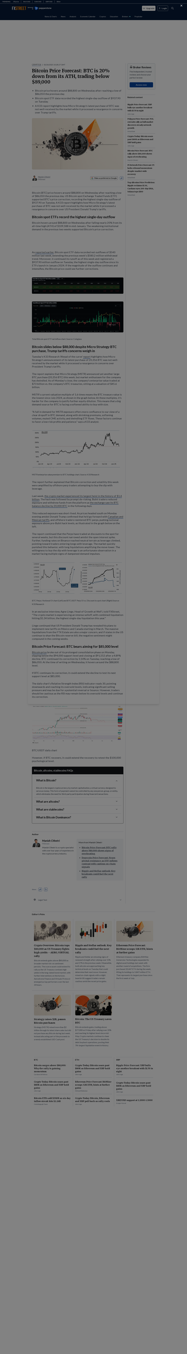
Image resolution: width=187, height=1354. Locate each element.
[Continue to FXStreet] (181, 5)
